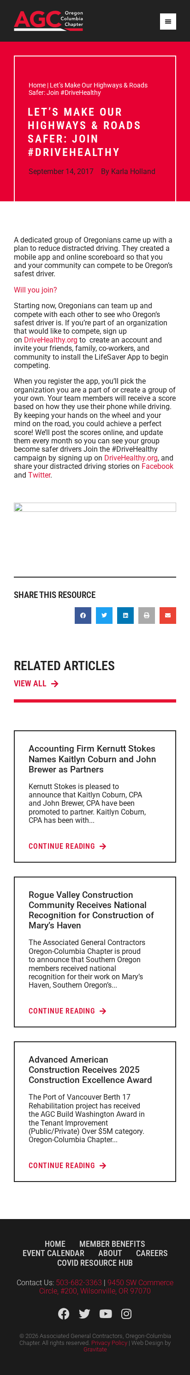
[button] (83, 615)
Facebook (157, 466)
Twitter (39, 475)
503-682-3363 (80, 1282)
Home (37, 85)
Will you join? (35, 290)
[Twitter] (84, 1313)
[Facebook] (64, 1313)
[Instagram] (126, 1313)
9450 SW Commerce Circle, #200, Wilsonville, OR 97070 (106, 1286)
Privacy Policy (109, 1342)
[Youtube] (105, 1313)
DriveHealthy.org (50, 340)
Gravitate (95, 1349)
